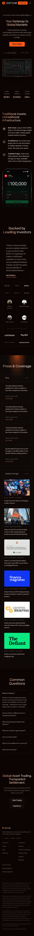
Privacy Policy (23, 853)
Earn (3, 849)
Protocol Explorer (7, 872)
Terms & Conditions (25, 849)
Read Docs (17, 806)
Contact (21, 856)
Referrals (5, 853)
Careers (21, 846)
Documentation (7, 868)
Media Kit (21, 860)
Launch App (22, 3)
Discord (7, 838)
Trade (4, 846)
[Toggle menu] (30, 3)
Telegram (12, 838)
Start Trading (17, 44)
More (27, 378)
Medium (19, 838)
